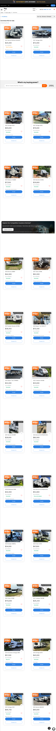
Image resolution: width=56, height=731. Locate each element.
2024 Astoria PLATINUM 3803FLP (41, 434)
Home (2, 12)
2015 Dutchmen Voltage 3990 (12, 652)
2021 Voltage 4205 (38, 125)
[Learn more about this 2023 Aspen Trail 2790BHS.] (13, 372)
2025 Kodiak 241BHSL (10, 543)
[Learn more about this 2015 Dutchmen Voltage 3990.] (13, 645)
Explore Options (8, 229)
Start (44, 85)
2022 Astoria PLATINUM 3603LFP (41, 489)
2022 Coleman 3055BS (38, 380)
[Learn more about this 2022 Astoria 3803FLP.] (41, 699)
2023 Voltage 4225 (10, 125)
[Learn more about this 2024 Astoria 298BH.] (13, 264)
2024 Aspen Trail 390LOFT (39, 326)
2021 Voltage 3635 (37, 40)
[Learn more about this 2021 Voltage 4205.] (41, 117)
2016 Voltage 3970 (38, 652)
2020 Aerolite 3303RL (38, 179)
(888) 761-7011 (47, 9)
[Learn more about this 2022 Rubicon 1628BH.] (13, 172)
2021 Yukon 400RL (37, 271)
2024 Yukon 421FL (37, 543)
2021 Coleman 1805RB (38, 598)
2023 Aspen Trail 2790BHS (11, 380)
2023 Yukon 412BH (9, 598)
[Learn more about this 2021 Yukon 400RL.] (41, 264)
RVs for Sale (8, 12)
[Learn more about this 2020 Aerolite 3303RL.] (41, 172)
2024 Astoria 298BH (10, 271)
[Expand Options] (21, 38)
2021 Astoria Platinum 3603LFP (12, 40)
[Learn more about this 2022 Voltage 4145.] (13, 699)
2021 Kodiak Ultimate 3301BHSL (13, 326)
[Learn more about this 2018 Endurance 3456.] (13, 481)
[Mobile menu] (1, 9)
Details (13, 52)
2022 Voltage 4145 (10, 707)
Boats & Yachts (4, 5)
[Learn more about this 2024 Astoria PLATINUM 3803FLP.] (41, 427)
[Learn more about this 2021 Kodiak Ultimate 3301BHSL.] (13, 318)
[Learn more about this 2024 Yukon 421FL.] (41, 536)
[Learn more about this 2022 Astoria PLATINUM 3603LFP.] (41, 481)
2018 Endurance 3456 (10, 489)
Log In (47, 5)
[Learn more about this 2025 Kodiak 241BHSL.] (13, 536)
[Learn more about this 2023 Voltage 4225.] (13, 117)
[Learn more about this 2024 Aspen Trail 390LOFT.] (41, 318)
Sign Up (53, 5)
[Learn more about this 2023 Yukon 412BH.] (13, 590)
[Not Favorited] (21, 46)
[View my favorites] (54, 9)
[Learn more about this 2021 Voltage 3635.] (41, 32)
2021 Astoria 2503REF (10, 434)
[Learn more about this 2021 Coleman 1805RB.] (41, 590)
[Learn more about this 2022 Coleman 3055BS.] (41, 372)
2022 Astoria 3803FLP (38, 707)
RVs (8, 5)
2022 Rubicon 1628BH (10, 179)
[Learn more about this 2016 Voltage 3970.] (41, 645)
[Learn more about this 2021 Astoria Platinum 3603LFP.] (13, 32)
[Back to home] (5, 9)
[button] (49, 728)
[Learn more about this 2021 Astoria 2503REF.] (13, 427)
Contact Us (13, 55)
